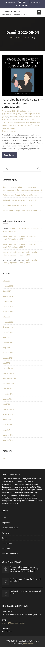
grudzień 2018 (8, 409)
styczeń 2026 (8, 286)
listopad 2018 (8, 414)
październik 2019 (9, 378)
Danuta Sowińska (11, 11)
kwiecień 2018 (8, 435)
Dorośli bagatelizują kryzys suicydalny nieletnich (22, 210)
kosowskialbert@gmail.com (14, 252)
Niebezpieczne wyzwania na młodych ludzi (19, 200)
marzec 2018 (8, 440)
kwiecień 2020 (8, 353)
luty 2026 (6, 281)
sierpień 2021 (8, 306)
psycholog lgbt (15, 119)
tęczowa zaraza (19, 122)
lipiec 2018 (7, 419)
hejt (23, 114)
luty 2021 (6, 317)
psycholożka (25, 119)
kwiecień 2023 (8, 301)
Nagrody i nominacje (10, 553)
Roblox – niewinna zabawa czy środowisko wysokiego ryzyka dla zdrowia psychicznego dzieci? (24, 569)
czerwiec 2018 (8, 425)
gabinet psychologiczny (12, 114)
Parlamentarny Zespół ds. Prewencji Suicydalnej (21, 195)
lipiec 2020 (7, 337)
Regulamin (6, 522)
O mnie (4, 538)
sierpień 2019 (8, 389)
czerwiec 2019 (8, 394)
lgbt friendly (13, 117)
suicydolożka (7, 543)
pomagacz (37, 117)
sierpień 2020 (8, 332)
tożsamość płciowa (8, 128)
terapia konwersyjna (33, 122)
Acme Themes (28, 643)
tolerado (20, 125)
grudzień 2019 (8, 373)
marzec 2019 (8, 399)
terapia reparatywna (9, 125)
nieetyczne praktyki (26, 117)
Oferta (4, 517)
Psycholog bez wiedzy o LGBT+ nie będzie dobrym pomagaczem (22, 103)
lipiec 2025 (7, 291)
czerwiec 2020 (8, 342)
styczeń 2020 (8, 368)
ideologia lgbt (30, 114)
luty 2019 (6, 404)
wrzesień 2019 (8, 383)
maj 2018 (6, 430)
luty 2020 (6, 363)
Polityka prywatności (10, 527)
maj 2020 (6, 347)
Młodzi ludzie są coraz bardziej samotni (18, 205)
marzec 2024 (8, 296)
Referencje (6, 533)
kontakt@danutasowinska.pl (13, 623)
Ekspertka (6, 548)
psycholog (5, 119)
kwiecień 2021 (8, 311)
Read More (8, 155)
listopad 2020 (8, 327)
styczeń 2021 (8, 322)
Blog (4, 458)
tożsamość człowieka (31, 125)
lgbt (6, 117)
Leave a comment (10, 131)
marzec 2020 (8, 358)
